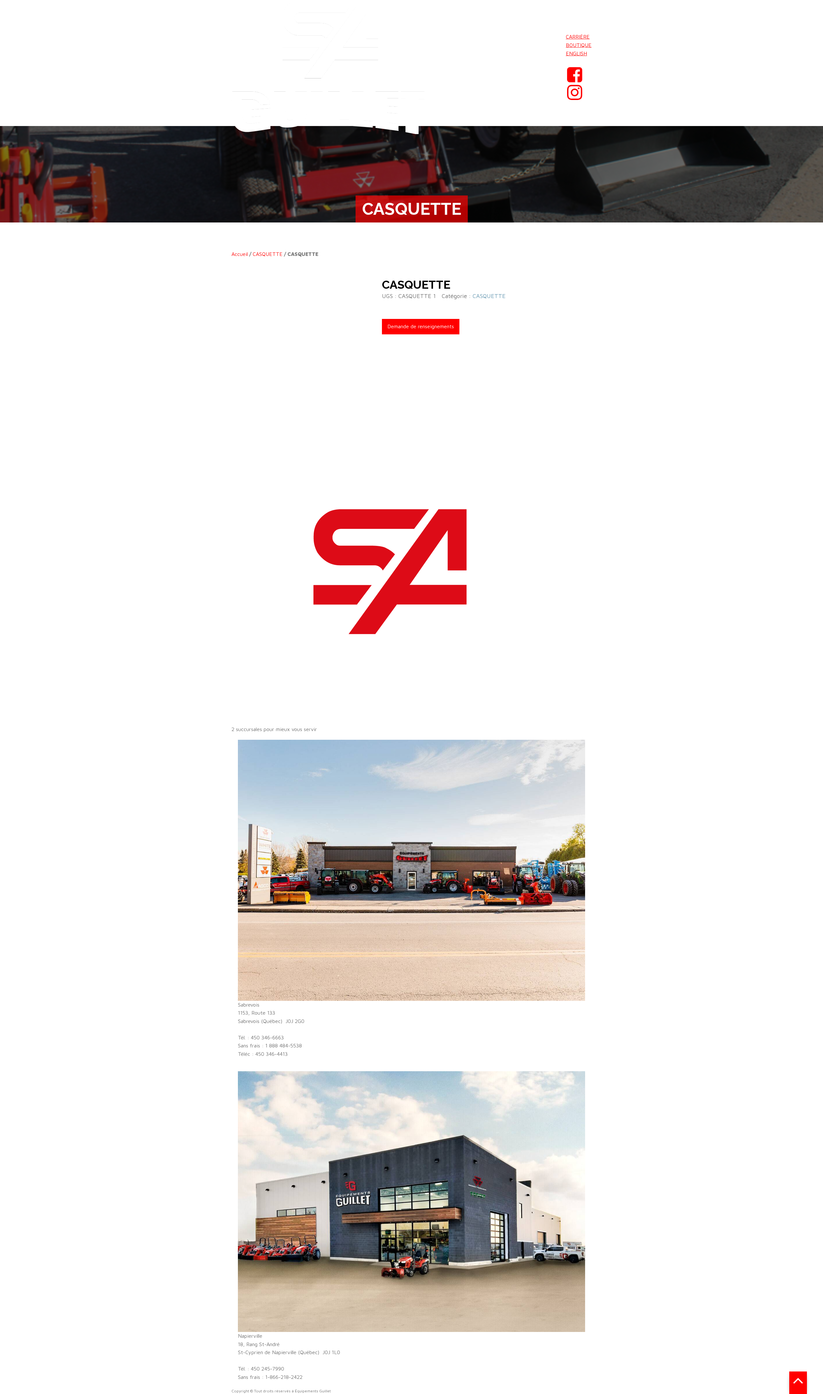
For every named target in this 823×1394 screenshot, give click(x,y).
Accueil (239, 254)
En (569, 61)
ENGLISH (576, 53)
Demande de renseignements (420, 326)
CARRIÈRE (578, 37)
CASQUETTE (268, 254)
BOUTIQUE (579, 45)
